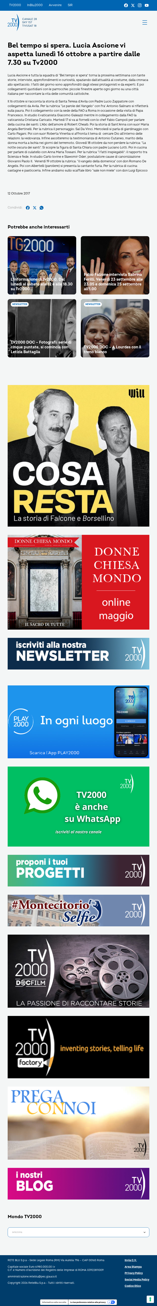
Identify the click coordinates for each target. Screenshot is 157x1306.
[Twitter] (133, 5)
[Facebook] (126, 5)
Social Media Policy (137, 1279)
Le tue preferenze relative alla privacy (88, 1302)
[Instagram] (139, 5)
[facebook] (27, 207)
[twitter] (34, 207)
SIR (70, 5)
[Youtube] (146, 5)
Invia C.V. (131, 1260)
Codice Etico (133, 1286)
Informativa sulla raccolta (54, 1302)
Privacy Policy (134, 1273)
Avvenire (55, 5)
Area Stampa (133, 1266)
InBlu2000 (35, 5)
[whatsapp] (41, 207)
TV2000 (15, 5)
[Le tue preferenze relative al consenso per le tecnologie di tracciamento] (150, 1299)
